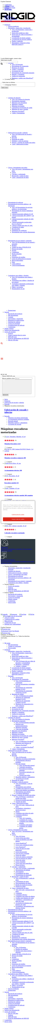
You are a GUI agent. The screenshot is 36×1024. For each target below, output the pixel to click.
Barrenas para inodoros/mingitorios (22, 725)
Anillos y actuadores (18, 707)
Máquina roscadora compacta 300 (15, 458)
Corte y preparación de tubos (20, 177)
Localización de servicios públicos (22, 669)
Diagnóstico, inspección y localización (19, 568)
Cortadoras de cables (18, 227)
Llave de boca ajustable (22, 853)
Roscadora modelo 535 (11, 483)
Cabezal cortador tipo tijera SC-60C (22, 225)
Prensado (10, 569)
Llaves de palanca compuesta (24, 857)
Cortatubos (19, 816)
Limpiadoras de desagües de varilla (22, 107)
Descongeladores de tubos (23, 883)
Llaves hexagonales (21, 852)
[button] (18, 1)
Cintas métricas (16, 263)
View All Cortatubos (25, 818)
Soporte (6, 312)
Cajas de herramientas (18, 265)
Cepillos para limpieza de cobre (25, 898)
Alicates (14, 255)
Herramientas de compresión (20, 679)
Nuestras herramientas (10, 566)
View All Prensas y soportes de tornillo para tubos (25, 797)
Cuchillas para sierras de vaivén (25, 788)
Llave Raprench (21, 847)
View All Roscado (21, 757)
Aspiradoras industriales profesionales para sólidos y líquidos (23, 284)
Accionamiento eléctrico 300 (13, 470)
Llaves (14, 172)
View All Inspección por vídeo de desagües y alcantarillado (25, 662)
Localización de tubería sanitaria (21, 668)
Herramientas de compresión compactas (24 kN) (24, 691)
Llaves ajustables (20, 862)
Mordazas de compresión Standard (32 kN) (23, 698)
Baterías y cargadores (18, 712)
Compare (9, 447)
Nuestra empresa (9, 584)
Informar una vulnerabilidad (12, 624)
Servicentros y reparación (15, 318)
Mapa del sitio (8, 621)
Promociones (12, 310)
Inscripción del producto (15, 313)
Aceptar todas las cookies (18, 519)
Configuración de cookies (11, 619)
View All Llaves (20, 836)
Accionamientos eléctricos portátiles (18, 419)
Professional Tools (9, 7)
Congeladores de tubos (22, 881)
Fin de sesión (8, 21)
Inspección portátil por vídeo (20, 656)
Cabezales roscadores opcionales (14, 533)
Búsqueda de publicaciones (16, 320)
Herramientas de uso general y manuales (20, 240)
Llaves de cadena (21, 855)
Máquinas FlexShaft (18, 111)
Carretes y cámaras (21, 666)
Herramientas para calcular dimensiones (23, 232)
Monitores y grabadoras (22, 664)
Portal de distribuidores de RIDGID (18, 338)
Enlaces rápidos (9, 592)
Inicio (6, 399)
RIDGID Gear (12, 337)
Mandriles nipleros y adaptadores (17, 422)
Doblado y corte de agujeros (20, 141)
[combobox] (9, 62)
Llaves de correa (20, 860)
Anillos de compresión (18, 714)
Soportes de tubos (21, 801)
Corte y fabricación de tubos (20, 144)
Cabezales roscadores (25, 767)
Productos (7, 649)
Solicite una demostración (11, 330)
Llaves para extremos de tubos (24, 845)
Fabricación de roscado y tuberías (18, 132)
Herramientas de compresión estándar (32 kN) (24, 688)
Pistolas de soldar (21, 886)
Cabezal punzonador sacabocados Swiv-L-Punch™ (21, 223)
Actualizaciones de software (16, 325)
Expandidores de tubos (22, 873)
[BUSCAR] (16, 386)
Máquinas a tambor (17, 104)
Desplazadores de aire (18, 288)
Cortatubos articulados (25, 825)
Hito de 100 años (13, 340)
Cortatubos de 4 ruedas (26, 820)
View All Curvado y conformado (25, 868)
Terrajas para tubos (24, 775)
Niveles (14, 250)
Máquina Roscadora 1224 (12, 444)
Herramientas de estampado (24, 875)
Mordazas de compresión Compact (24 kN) (23, 701)
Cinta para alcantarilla (22, 729)
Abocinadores (20, 871)
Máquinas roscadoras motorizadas (18, 418)
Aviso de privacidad (16, 616)
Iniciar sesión (12, 602)
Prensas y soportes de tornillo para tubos (23, 142)
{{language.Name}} (11, 85)
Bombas (14, 245)
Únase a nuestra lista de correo (17, 335)
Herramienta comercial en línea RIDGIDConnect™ (21, 673)
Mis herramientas (9, 17)
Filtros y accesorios (17, 287)
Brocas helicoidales (17, 260)
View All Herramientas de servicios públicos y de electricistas (22, 208)
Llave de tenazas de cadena (23, 858)
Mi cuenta (7, 16)
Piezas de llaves (20, 865)
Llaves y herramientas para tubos (17, 167)
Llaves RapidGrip (21, 843)
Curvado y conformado (18, 174)
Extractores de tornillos (18, 257)
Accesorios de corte (17, 709)
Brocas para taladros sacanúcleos (25, 790)
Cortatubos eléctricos (22, 815)
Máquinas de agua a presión (20, 109)
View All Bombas (21, 947)
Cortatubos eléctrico (21, 895)
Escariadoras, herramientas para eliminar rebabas (25, 907)
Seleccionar (4, 87)
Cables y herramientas (18, 113)
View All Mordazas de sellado (24, 696)
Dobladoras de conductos (19, 230)
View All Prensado (17, 677)
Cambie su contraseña (10, 19)
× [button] (1, 639)
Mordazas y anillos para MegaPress (22, 716)
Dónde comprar (9, 328)
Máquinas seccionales (18, 106)
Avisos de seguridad (14, 323)
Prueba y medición (17, 671)
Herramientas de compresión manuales (23, 710)
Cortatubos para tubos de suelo (24, 813)
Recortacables (16, 229)
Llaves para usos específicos (24, 863)
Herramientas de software (15, 202)
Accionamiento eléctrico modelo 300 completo (18, 495)
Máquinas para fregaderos (19, 102)
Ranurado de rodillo (17, 139)
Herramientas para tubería (23, 792)
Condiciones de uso (10, 622)
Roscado (14, 137)
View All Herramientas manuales (25, 722)
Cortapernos (15, 252)
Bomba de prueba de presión (24, 885)
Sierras (17, 811)
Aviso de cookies (9, 617)
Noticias (10, 333)
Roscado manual (13, 421)
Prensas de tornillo (17, 249)
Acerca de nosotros (10, 332)
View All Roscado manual (27, 765)
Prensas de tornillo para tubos (24, 800)
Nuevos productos (13, 988)
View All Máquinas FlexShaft (25, 741)
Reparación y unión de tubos (20, 176)
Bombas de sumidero (22, 949)
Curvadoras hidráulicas (22, 793)
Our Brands (7, 9)
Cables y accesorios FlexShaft (25, 747)
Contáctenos (11, 327)
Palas (13, 262)
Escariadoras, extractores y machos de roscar (23, 809)
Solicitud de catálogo (14, 322)
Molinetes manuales (21, 727)
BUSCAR (5, 395)
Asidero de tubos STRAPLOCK (21, 247)
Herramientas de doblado (23, 870)
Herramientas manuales (18, 101)
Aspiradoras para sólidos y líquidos (18, 275)
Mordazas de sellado (18, 694)
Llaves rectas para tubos (22, 838)
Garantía (10, 317)
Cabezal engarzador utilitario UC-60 (22, 214)
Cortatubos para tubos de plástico (25, 896)
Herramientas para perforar (23, 787)
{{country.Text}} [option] (9, 79)
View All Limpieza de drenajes (21, 99)
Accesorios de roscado (14, 424)
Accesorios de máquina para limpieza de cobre (24, 903)
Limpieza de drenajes (14, 98)
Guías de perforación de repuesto (21, 259)
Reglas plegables (17, 254)
